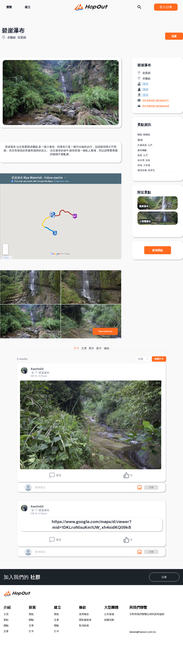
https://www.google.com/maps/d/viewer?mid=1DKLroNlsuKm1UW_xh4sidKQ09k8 (91, 524)
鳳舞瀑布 (144, 206)
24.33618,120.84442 (155, 106)
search (139, 7)
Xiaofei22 (37, 368)
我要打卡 (159, 359)
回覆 (151, 487)
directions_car (139, 105)
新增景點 (157, 250)
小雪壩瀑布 (145, 221)
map (139, 100)
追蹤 (174, 36)
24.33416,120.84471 (155, 100)
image (139, 487)
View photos (105, 331)
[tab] (76, 348)
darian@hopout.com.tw (142, 632)
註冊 (164, 577)
